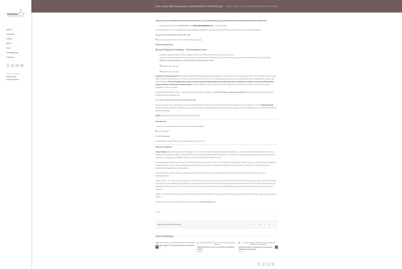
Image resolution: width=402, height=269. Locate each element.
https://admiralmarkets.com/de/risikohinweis (180, 100)
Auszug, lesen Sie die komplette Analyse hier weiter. (173, 35)
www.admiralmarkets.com (206, 202)
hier (208, 92)
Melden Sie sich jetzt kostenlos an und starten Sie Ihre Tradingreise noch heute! (187, 60)
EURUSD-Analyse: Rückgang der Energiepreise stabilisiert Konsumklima (255, 248)
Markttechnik (183, 25)
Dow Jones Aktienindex (201, 25)
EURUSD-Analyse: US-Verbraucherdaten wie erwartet (174, 245)
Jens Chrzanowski (164, 136)
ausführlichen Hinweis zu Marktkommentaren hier (230, 92)
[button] (157, 247)
